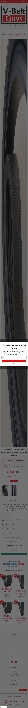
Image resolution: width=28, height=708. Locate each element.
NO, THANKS (14, 363)
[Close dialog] (26, 343)
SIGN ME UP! (14, 361)
